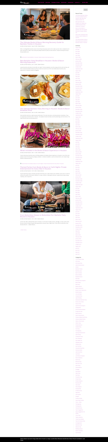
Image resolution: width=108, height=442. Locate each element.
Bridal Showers (79, 292)
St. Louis (83, 438)
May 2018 (78, 231)
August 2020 (78, 186)
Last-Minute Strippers (80, 355)
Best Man (78, 278)
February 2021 (79, 175)
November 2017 (79, 242)
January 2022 (78, 153)
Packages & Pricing (55, 2)
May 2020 (78, 192)
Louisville (52, 438)
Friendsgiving (78, 330)
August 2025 (78, 70)
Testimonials (63, 2)
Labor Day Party (79, 352)
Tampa (21, 440)
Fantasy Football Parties (80, 319)
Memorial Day (78, 361)
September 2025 (79, 68)
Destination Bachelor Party (81, 299)
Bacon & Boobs (79, 274)
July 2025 (77, 72)
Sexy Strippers (79, 386)
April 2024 (78, 101)
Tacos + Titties (79, 402)
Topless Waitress (79, 417)
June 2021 (78, 167)
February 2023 (79, 128)
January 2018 (78, 238)
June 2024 (78, 97)
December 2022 (79, 132)
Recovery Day (78, 382)
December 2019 (79, 202)
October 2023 (78, 113)
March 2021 (78, 173)
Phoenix (74, 438)
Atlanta (21, 438)
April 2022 (78, 148)
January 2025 (78, 84)
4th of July (78, 261)
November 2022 (79, 134)
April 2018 (78, 233)
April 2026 (78, 55)
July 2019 (77, 211)
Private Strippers (79, 381)
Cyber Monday (79, 297)
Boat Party (78, 284)
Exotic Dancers (79, 313)
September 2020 (79, 184)
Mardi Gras (78, 359)
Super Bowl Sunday (80, 400)
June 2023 (78, 121)
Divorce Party (78, 303)
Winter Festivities (79, 430)
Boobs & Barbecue (79, 288)
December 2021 (79, 155)
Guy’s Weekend (79, 338)
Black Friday (78, 282)
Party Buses (78, 371)
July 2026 (77, 49)
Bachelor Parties (79, 269)
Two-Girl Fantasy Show (80, 421)
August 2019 (78, 209)
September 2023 (79, 115)
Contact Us (77, 2)
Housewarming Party (80, 348)
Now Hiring (78, 365)
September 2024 (79, 92)
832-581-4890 (85, 2)
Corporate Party (79, 296)
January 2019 (78, 223)
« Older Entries (23, 229)
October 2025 (78, 66)
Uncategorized (79, 423)
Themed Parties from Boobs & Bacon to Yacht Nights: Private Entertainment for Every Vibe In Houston (43, 168)
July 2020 (77, 188)
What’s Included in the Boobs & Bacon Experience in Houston (43, 150)
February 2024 (79, 105)
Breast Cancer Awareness (81, 290)
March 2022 (78, 150)
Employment (70, 2)
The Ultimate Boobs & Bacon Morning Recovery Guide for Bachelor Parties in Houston (42, 43)
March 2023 (78, 126)
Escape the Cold (79, 311)
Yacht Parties (78, 432)
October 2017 (78, 244)
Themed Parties (79, 408)
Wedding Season (79, 428)
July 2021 (77, 165)
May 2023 (78, 122)
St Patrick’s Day (79, 390)
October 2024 (78, 90)
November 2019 (79, 204)
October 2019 (78, 206)
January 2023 (78, 130)
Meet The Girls (41, 2)
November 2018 (79, 227)
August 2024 (78, 93)
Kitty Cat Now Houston (26, 46)
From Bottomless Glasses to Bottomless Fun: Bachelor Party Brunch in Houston (43, 216)
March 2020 (78, 196)
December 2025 (79, 63)
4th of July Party (79, 263)
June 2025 (78, 74)
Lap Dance (78, 353)
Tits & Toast (78, 415)
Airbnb (77, 267)
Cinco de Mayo (79, 294)
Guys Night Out (79, 340)
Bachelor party (79, 270)
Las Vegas (48, 438)
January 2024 (78, 107)
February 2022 (79, 151)
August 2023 (78, 117)
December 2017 (79, 240)
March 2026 (78, 57)
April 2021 (78, 171)
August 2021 (78, 163)
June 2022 (78, 144)
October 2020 (78, 182)
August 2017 (78, 246)
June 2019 (78, 213)
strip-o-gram (78, 394)
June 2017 (78, 250)
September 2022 (79, 138)
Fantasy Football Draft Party (81, 317)
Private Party (78, 379)
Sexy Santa (78, 384)
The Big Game (78, 406)
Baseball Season (79, 276)
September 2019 (79, 207)
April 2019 (78, 217)
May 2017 (78, 252)
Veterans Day (78, 426)
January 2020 (78, 200)
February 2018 (79, 236)
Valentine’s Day (79, 425)
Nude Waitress (79, 367)
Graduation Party (79, 336)
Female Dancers (79, 325)
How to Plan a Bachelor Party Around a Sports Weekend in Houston (82, 36)
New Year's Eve (79, 363)
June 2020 (78, 190)
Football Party (78, 326)
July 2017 (77, 248)
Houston (44, 438)
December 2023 (79, 109)
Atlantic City (26, 438)
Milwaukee (60, 438)
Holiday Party (78, 344)
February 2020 (79, 198)
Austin (30, 438)
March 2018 (78, 234)
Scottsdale (78, 438)
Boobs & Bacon (41, 46)
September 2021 (79, 161)
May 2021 (78, 169)
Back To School (79, 272)
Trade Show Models (80, 419)
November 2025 (79, 65)
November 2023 (79, 111)
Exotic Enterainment (80, 315)
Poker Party (78, 373)
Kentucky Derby (79, 350)
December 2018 (79, 225)
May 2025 (78, 76)
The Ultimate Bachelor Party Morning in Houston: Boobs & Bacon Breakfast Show (45, 109)
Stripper (77, 396)
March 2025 (78, 80)
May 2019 (78, 215)
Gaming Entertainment (80, 332)
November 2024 (79, 88)
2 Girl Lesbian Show (80, 259)
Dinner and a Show (80, 301)
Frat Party (78, 328)
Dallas (37, 438)
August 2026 (78, 47)
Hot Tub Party (78, 346)
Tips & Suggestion (79, 410)
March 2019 (78, 219)
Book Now (48, 2)
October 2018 (78, 229)
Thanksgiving (78, 404)
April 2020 (78, 194)
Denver (40, 438)
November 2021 (79, 157)
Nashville (65, 438)
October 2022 (78, 136)
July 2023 (77, 119)
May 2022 (78, 146)
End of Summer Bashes (80, 309)
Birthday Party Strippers (81, 280)
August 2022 (78, 140)
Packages (77, 369)
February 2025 (79, 82)
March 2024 (78, 103)
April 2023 (78, 124)
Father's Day (78, 323)
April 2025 (78, 78)
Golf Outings (78, 334)
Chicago (34, 438)
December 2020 (79, 178)
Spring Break (78, 388)
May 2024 (78, 99)
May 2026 (78, 53)
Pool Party (78, 375)
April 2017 (78, 254)
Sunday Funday (79, 398)
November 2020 (79, 180)
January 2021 (78, 177)
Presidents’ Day (79, 377)
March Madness (79, 357)
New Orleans (69, 438)
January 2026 (78, 61)
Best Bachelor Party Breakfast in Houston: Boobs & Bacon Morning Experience (42, 61)
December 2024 (79, 86)
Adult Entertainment (80, 265)
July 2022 (77, 142)
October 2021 (78, 159)
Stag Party (78, 392)
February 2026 (79, 59)
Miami (56, 438)
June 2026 (78, 51)
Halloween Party (79, 342)
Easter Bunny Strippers (80, 305)
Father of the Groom (80, 321)
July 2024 (77, 95)
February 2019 (79, 221)
